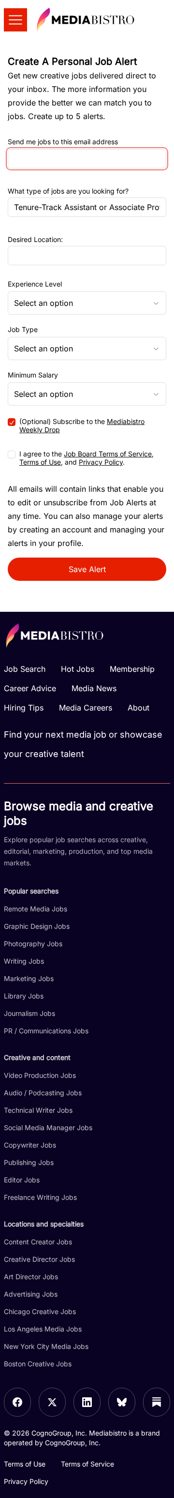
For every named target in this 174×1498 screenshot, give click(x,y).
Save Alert (87, 569)
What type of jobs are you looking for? (68, 191)
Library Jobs (24, 996)
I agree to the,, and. (86, 458)
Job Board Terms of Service (108, 454)
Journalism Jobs (29, 1013)
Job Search (24, 669)
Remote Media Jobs (35, 909)
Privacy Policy (101, 462)
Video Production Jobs (40, 1075)
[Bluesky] (121, 1402)
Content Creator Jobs (38, 1242)
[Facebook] (17, 1402)
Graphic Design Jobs (37, 926)
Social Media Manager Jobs (48, 1127)
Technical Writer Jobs (38, 1110)
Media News (94, 688)
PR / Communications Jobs (46, 1031)
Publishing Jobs (29, 1162)
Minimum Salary (33, 375)
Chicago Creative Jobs (40, 1311)
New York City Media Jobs (46, 1346)
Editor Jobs (22, 1180)
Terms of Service (87, 1464)
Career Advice (30, 688)
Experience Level (35, 284)
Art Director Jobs (31, 1276)
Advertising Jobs (31, 1294)
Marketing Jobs (29, 978)
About (138, 707)
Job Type (23, 329)
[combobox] (87, 303)
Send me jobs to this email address (63, 142)
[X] (52, 1402)
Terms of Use (40, 462)
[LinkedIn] (87, 1402)
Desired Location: (35, 239)
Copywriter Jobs (30, 1145)
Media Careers (85, 707)
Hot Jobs (77, 669)
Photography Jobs (33, 943)
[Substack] (156, 1402)
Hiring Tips (24, 707)
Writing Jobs (24, 961)
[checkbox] (11, 422)
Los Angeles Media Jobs (43, 1329)
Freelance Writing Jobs (40, 1197)
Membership (132, 669)
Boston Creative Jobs (38, 1364)
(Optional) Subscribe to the (82, 425)
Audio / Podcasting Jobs (43, 1093)
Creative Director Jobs (39, 1259)
